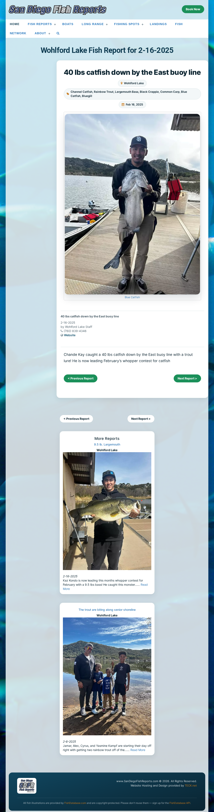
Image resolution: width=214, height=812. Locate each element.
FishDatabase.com (75, 802)
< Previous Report (80, 378)
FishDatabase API (179, 802)
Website (69, 335)
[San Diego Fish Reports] (58, 10)
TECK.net (191, 785)
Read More (137, 750)
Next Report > (187, 378)
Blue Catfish (132, 297)
